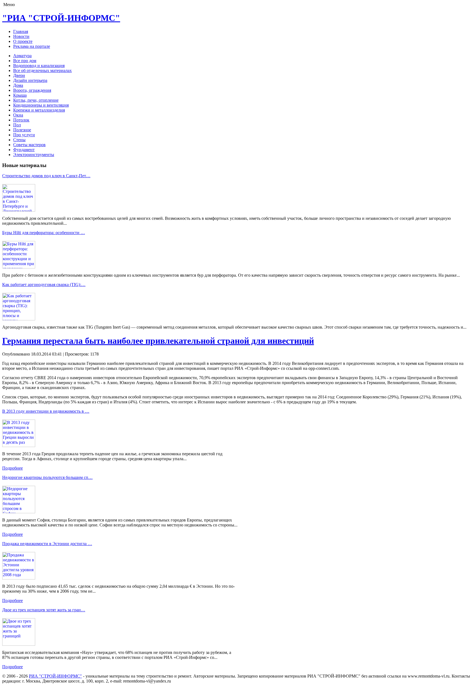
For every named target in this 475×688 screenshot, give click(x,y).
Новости (21, 36)
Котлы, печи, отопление (36, 100)
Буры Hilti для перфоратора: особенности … (43, 232)
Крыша (20, 95)
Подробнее (12, 468)
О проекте (22, 41)
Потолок (21, 120)
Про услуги (24, 134)
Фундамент (24, 149)
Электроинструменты (33, 154)
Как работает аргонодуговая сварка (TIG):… (43, 284)
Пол (17, 125)
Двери (19, 75)
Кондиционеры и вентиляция (41, 105)
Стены (19, 139)
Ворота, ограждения (32, 90)
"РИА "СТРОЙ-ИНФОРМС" (61, 18)
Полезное (22, 129)
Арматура (22, 55)
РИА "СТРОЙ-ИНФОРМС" (55, 676)
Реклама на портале (31, 46)
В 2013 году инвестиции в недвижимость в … (45, 411)
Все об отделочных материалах (42, 70)
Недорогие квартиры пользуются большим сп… (47, 477)
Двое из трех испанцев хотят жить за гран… (43, 609)
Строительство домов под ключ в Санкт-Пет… (46, 175)
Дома (18, 85)
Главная (20, 31)
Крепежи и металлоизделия (39, 110)
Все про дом (24, 60)
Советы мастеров (29, 144)
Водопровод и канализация (39, 65)
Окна (18, 115)
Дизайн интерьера (30, 80)
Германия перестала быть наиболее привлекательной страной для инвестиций (158, 341)
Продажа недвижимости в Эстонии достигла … (47, 543)
